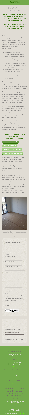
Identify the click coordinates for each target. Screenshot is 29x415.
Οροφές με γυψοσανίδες (9, 145)
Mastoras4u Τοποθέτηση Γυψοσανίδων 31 (21, 225)
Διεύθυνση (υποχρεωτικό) (11, 266)
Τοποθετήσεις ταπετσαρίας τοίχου (14, 339)
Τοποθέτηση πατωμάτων (11, 326)
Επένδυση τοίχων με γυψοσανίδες (12, 149)
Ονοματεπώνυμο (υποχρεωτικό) (13, 242)
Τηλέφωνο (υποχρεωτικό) (12, 261)
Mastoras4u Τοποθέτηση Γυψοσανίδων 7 (21, 217)
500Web (22, 413)
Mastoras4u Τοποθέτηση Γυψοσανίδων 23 (21, 222)
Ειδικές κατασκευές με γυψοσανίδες (12, 153)
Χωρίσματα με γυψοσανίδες (10, 142)
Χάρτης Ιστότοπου (14, 383)
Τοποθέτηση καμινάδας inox (12, 336)
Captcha (7, 305)
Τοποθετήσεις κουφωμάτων (12, 329)
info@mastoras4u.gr (16, 366)
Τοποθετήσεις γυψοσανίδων (12, 332)
